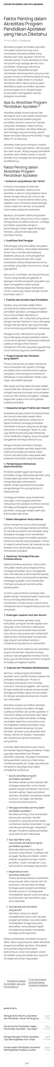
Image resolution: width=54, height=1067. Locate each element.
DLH (27, 1063)
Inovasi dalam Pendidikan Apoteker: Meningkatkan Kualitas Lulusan (22, 1048)
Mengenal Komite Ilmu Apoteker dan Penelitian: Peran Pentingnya (21, 1017)
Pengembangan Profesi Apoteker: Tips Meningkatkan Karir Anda (22, 1038)
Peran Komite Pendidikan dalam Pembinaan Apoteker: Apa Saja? (20, 1027)
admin (14, 40)
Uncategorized (25, 40)
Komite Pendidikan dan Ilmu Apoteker (23, 4)
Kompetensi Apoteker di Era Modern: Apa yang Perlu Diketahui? (15, 983)
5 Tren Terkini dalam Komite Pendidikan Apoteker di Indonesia (38, 982)
